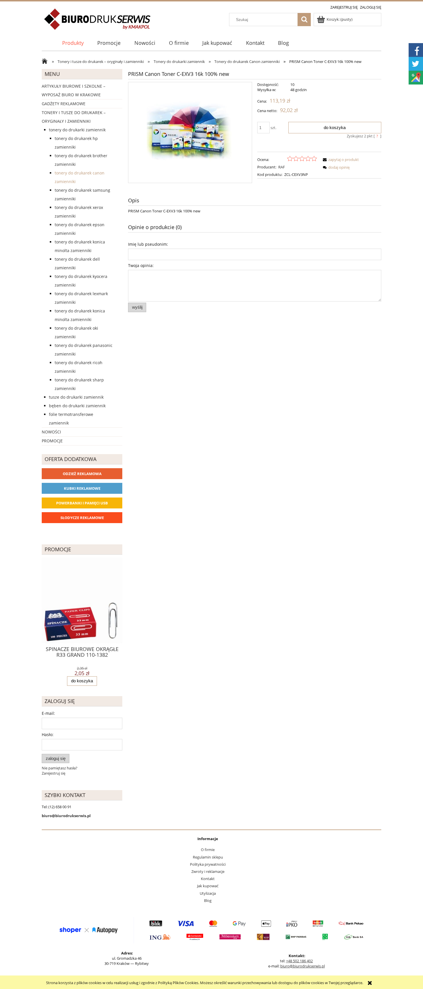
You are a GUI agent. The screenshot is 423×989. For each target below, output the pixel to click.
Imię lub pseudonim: (148, 244)
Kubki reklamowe (82, 488)
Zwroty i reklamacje (207, 871)
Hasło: (48, 734)
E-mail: (48, 713)
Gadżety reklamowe (63, 103)
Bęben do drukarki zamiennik (77, 405)
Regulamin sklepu (208, 857)
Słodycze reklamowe (82, 517)
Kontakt (208, 878)
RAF (281, 167)
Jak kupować (207, 885)
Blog (208, 900)
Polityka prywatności (208, 864)
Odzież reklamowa (82, 473)
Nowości (51, 432)
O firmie (208, 849)
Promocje (52, 440)
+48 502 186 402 (299, 960)
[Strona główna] (98, 22)
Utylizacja (208, 893)
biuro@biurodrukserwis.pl (302, 966)
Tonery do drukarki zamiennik (77, 129)
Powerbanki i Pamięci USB (82, 503)
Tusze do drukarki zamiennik (76, 397)
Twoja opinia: (141, 265)
